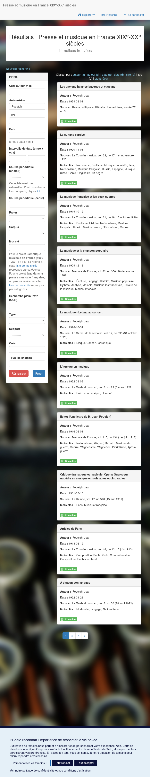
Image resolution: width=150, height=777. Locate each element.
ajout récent (102, 78)
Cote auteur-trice (20, 86)
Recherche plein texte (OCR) (23, 298)
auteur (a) (79, 74)
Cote (12, 343)
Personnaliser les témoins (30, 763)
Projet (13, 212)
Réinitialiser (19, 373)
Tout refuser (62, 763)
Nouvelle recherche (18, 69)
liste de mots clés (26, 265)
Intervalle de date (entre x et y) (26, 150)
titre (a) (130, 74)
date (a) (107, 74)
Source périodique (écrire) (26, 198)
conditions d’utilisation (77, 770)
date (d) (119, 74)
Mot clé (14, 241)
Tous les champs (20, 358)
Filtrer (39, 373)
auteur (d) (93, 74)
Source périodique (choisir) (21, 169)
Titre (12, 115)
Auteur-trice (17, 100)
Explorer (87, 15)
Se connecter (135, 15)
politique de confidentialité (38, 770)
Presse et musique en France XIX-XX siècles (39, 4)
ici (38, 191)
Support (14, 329)
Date (12, 129)
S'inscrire (111, 15)
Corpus (14, 227)
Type (12, 314)
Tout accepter (85, 763)
